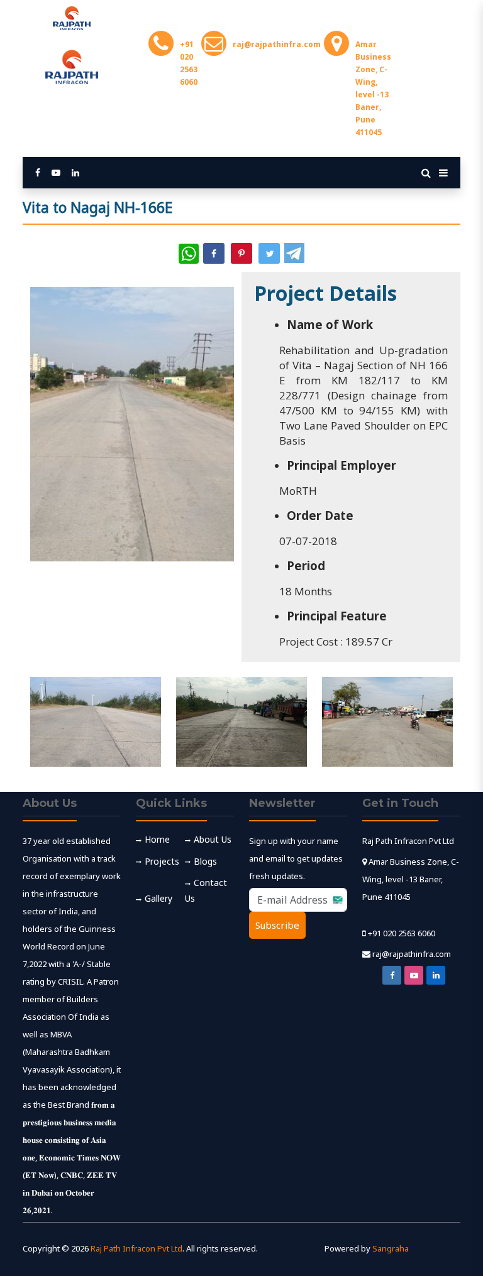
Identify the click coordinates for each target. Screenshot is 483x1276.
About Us (212, 839)
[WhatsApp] (189, 254)
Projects (162, 861)
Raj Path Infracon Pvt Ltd (136, 1248)
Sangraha (390, 1248)
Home (157, 839)
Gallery (158, 898)
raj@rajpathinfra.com (411, 954)
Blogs (205, 861)
